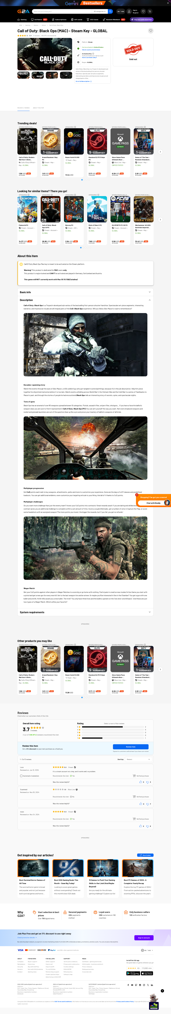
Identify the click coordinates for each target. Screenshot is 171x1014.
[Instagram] (144, 985)
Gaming (27, 25)
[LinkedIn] (152, 985)
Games (36, 25)
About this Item (38, 108)
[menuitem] (22, 19)
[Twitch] (136, 985)
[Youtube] (132, 985)
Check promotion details (26, 937)
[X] (148, 985)
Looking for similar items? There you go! (42, 191)
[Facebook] (128, 985)
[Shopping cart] (150, 11)
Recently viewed (23, 108)
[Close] (168, 3)
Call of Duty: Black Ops (56, 25)
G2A (20, 25)
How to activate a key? (89, 57)
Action (44, 25)
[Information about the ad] (75, 127)
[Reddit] (140, 985)
